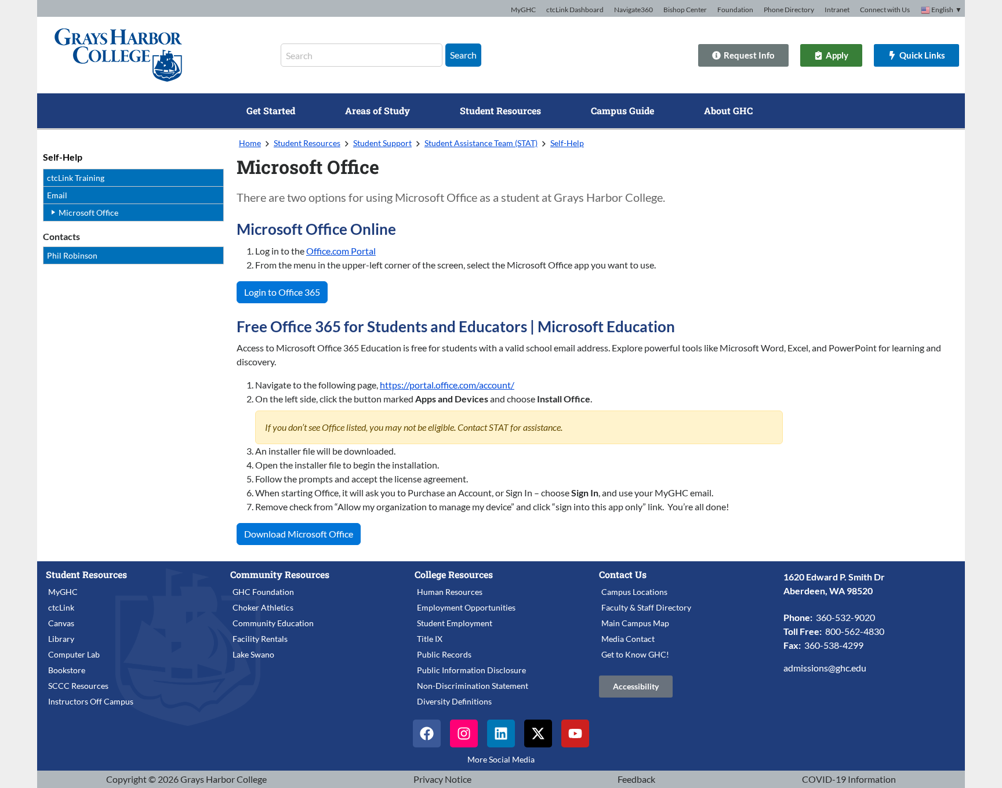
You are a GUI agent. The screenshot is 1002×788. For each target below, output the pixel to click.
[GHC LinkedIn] (501, 733)
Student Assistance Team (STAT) (481, 143)
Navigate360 (633, 9)
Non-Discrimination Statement (472, 686)
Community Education (273, 623)
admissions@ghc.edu (824, 667)
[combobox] (361, 55)
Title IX (429, 639)
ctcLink (61, 607)
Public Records (444, 654)
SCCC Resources (78, 686)
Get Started (270, 110)
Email (57, 195)
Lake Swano (253, 654)
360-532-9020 (845, 617)
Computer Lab (74, 654)
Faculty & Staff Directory (646, 607)
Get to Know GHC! (635, 654)
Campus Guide (622, 110)
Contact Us (623, 574)
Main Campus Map (635, 623)
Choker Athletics (263, 607)
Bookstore (66, 670)
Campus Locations (634, 592)
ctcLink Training (75, 178)
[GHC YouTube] (575, 733)
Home (250, 143)
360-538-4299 (833, 645)
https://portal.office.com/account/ (447, 384)
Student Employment (454, 623)
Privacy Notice (442, 779)
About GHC (728, 110)
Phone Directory (789, 9)
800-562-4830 (854, 631)
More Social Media (501, 759)
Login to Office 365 (282, 291)
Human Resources (449, 592)
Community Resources (279, 574)
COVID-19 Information (849, 779)
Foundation (735, 9)
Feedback (636, 779)
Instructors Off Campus (90, 701)
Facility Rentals (260, 639)
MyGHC (523, 9)
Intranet (837, 9)
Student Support (382, 143)
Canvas (61, 623)
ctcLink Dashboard (575, 9)
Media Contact (628, 639)
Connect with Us (885, 9)
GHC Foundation (263, 592)
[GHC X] (538, 733)
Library (61, 639)
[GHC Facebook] (427, 733)
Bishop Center (685, 9)
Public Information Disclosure (471, 670)
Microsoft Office (88, 212)
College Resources (454, 574)
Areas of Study (377, 110)
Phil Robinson (72, 255)
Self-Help (62, 156)
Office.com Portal (341, 250)
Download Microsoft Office (298, 533)
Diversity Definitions (454, 701)
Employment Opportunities (466, 607)
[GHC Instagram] (464, 733)
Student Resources (500, 110)
